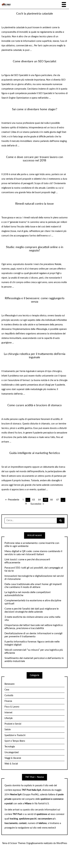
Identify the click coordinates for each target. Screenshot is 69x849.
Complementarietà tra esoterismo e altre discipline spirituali (32, 602)
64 (39, 500)
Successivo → (37, 504)
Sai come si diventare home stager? (34, 109)
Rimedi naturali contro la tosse (34, 203)
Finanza (8, 701)
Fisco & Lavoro (11, 707)
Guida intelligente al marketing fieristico (34, 453)
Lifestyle (8, 718)
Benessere (9, 684)
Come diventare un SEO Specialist (34, 61)
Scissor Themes (18, 843)
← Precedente (12, 500)
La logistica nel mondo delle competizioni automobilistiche (27, 594)
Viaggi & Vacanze (12, 758)
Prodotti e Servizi (12, 724)
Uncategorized (11, 752)
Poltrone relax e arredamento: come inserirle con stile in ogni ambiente (31, 544)
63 (33, 500)
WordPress (61, 843)
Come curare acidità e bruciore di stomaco (34, 405)
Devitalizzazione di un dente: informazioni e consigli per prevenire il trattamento (33, 635)
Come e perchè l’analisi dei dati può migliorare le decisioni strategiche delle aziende (31, 610)
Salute (7, 729)
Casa (6, 690)
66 (51, 500)
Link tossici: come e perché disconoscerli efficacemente (27, 561)
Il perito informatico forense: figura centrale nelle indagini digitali (32, 643)
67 (57, 500)
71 (26, 504)
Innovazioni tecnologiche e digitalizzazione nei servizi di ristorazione (34, 577)
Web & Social (11, 764)
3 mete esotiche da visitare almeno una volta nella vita (32, 618)
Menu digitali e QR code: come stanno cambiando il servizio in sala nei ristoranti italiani (33, 553)
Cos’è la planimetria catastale (34, 13)
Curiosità (8, 695)
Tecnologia (9, 747)
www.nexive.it (49, 828)
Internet (8, 713)
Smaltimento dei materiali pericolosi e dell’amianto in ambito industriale (34, 659)
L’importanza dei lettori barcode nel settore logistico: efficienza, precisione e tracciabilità (33, 627)
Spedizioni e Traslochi (14, 735)
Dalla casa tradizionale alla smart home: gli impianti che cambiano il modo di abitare (33, 586)
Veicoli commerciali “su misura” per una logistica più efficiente (33, 651)
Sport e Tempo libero (14, 741)
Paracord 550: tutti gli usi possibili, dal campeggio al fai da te (33, 569)
